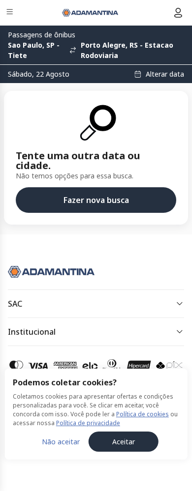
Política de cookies (142, 414)
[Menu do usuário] (178, 13)
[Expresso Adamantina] (90, 13)
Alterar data (165, 74)
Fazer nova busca (96, 200)
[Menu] (10, 13)
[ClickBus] (42, 270)
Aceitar (123, 441)
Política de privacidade (88, 423)
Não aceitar (61, 441)
